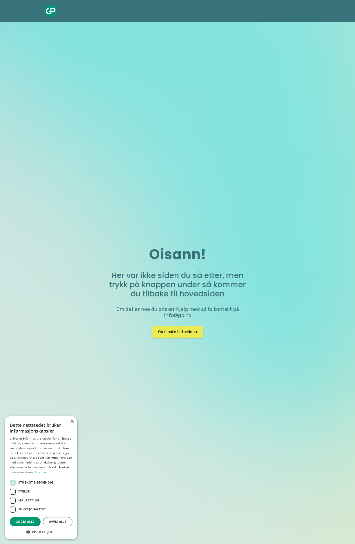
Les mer (40, 472)
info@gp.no (177, 315)
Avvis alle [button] (57, 522)
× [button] (72, 421)
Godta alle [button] (25, 522)
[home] (51, 11)
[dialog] (41, 477)
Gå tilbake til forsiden (177, 332)
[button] (41, 531)
